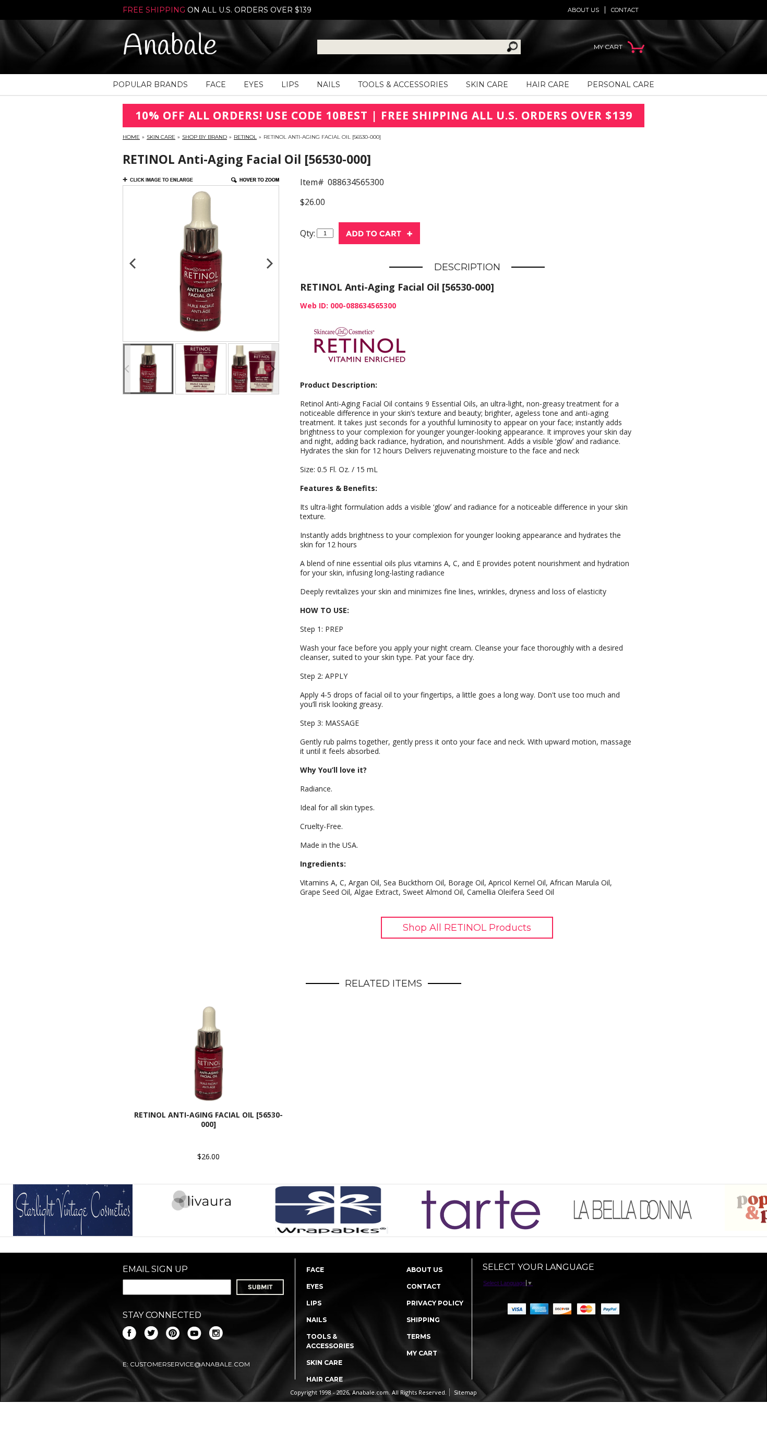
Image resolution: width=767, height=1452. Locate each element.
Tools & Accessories (403, 84)
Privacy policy (434, 1303)
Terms (418, 1336)
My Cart (421, 1353)
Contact (625, 10)
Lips (290, 84)
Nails (328, 84)
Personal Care (620, 84)
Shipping (423, 1320)
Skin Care (487, 84)
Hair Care (547, 84)
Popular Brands (150, 84)
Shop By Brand (204, 137)
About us (583, 10)
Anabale (170, 46)
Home (131, 137)
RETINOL (245, 137)
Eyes (253, 84)
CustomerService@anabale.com (190, 1364)
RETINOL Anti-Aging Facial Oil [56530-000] (208, 1119)
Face (216, 84)
